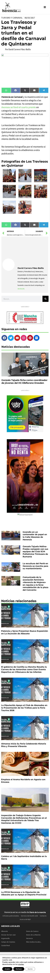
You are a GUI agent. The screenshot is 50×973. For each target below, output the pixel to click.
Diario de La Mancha (33, 935)
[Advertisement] (32, 251)
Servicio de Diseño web (29, 916)
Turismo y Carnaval (12, 17)
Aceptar (7, 969)
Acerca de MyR (25, 919)
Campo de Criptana (8, 942)
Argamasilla (5, 938)
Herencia (29, 938)
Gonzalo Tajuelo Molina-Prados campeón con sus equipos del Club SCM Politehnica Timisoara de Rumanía (35, 551)
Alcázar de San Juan (8, 935)
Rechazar (19, 969)
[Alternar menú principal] (45, 7)
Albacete (4, 931)
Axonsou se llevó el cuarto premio (18, 107)
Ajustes (30, 969)
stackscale (21, 289)
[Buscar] (45, 299)
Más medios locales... (34, 942)
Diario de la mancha (37, 912)
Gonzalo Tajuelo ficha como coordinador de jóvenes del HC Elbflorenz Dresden (24, 381)
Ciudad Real (5, 945)
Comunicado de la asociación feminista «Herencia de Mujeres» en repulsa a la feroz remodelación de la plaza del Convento (35, 583)
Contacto (43, 916)
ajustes (21, 964)
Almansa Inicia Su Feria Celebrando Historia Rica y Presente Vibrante (23, 745)
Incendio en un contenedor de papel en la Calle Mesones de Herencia (35, 536)
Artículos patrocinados (11, 916)
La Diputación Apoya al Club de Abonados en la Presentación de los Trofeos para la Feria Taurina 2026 (24, 708)
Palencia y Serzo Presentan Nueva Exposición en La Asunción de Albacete (24, 632)
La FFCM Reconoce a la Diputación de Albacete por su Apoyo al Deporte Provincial (23, 893)
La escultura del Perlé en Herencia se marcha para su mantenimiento (35, 566)
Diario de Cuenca (32, 931)
